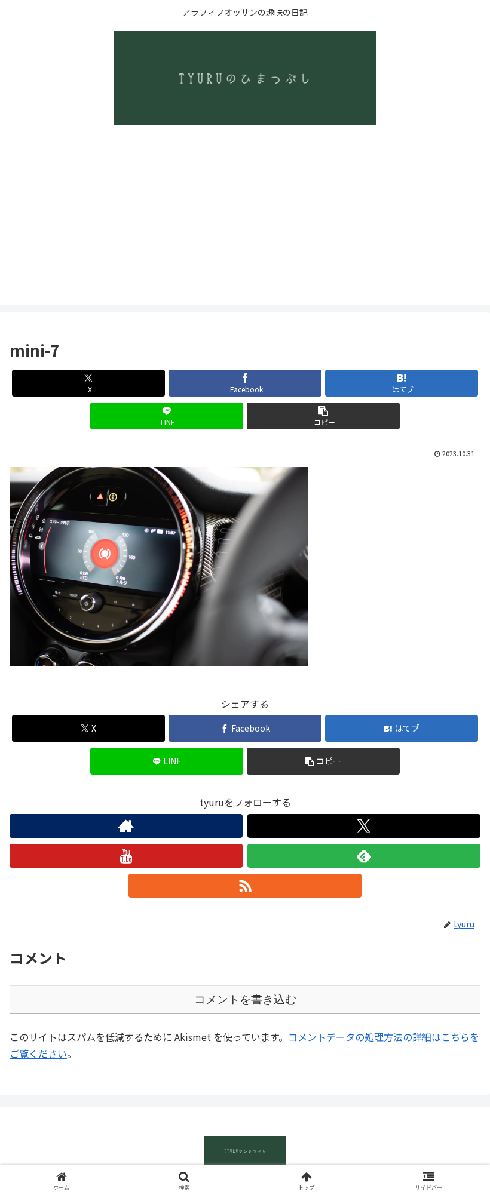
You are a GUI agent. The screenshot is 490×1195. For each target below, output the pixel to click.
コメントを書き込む (245, 999)
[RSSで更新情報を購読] (245, 886)
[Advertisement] (245, 221)
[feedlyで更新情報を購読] (363, 856)
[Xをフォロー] (363, 826)
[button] (323, 416)
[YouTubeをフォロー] (126, 856)
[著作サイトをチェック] (126, 826)
